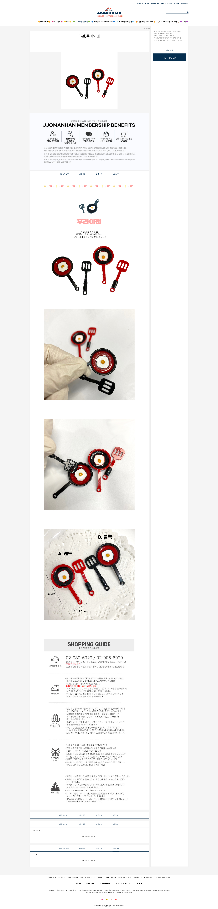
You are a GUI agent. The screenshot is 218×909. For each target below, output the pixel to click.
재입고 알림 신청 (169, 58)
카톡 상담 (204, 14)
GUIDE (139, 883)
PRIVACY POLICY (124, 883)
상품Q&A (116, 174)
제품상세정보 (64, 174)
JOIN (147, 3)
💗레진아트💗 (57, 22)
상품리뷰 (99, 174)
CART (176, 3)
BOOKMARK (166, 3)
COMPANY (90, 883)
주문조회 (184, 3)
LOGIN (140, 3)
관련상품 (82, 174)
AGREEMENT (105, 883)
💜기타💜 (184, 22)
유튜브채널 (204, 22)
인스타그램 (204, 20)
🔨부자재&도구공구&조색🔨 (168, 22)
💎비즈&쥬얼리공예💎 (125, 22)
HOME (146, 28)
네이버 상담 (204, 17)
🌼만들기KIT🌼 (44, 22)
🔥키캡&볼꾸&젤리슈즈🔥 (145, 22)
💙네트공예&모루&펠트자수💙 (103, 22)
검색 (187, 12)
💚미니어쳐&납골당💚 (81, 22)
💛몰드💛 (68, 22)
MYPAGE (155, 3)
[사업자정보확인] (125, 890)
